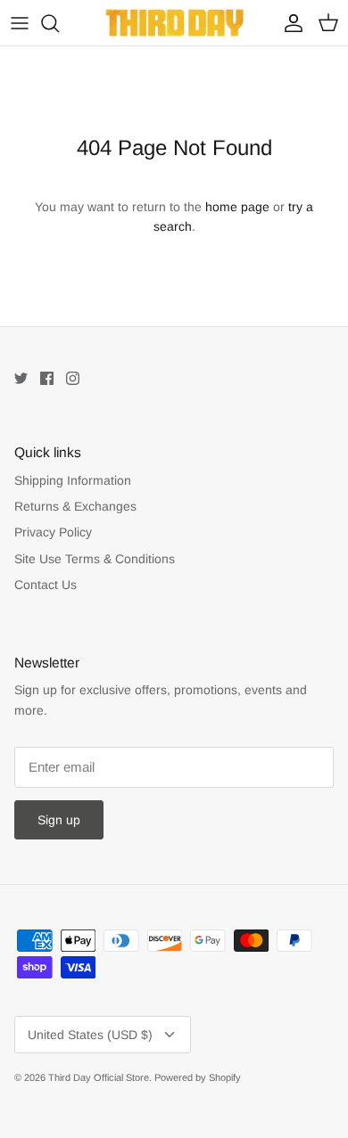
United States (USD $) (90, 1034)
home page (237, 207)
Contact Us (45, 584)
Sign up (58, 820)
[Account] (289, 23)
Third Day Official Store (98, 1077)
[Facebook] (47, 378)
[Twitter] (21, 378)
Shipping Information (72, 480)
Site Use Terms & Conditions (94, 559)
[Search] (59, 23)
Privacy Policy (53, 532)
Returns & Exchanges (75, 506)
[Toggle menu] (19, 23)
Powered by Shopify (197, 1077)
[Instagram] (72, 378)
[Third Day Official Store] (174, 23)
